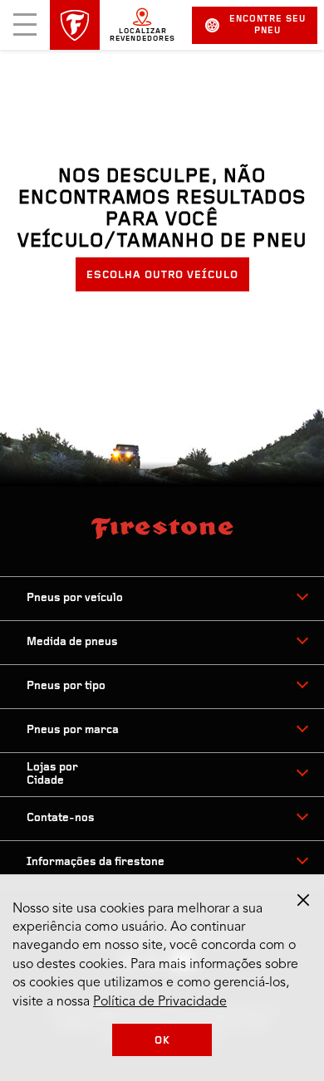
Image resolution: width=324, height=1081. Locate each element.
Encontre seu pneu (267, 25)
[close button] (303, 900)
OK (162, 1040)
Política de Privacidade (160, 1002)
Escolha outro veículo (162, 275)
